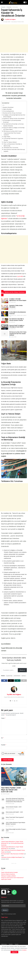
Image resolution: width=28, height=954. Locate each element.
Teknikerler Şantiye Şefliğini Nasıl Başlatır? (12, 857)
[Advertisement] (14, 38)
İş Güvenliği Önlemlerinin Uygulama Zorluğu (13, 139)
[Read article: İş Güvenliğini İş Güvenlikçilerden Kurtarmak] (4, 313)
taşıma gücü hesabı (6, 879)
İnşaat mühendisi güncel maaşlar (9, 872)
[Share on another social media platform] (24, 680)
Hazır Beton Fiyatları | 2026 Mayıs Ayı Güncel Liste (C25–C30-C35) (11, 790)
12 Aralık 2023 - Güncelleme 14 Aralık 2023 (17, 316)
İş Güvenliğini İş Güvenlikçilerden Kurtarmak (12, 121)
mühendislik (17, 675)
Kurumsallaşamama (8, 111)
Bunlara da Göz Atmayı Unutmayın (12, 113)
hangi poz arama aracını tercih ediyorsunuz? (12, 877)
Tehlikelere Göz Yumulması (11, 147)
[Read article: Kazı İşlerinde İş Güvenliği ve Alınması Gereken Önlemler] (4, 320)
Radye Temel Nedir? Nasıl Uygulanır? (15, 817)
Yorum (3, 718)
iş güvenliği (20, 276)
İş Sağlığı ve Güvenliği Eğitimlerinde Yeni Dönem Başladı (14, 115)
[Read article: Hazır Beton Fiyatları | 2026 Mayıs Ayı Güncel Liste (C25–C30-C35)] (14, 776)
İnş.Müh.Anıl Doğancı (10, 19)
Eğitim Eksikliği (7, 109)
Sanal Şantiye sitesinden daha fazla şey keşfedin (14, 150)
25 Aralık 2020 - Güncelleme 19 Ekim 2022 (13, 21)
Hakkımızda (4, 944)
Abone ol (22, 670)
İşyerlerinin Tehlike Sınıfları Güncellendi (13, 118)
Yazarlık (16, 944)
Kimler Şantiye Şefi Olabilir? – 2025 (14, 812)
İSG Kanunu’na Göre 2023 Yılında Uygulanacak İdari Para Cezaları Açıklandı (13, 133)
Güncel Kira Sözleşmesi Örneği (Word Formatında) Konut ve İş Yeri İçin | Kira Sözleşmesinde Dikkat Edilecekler (15, 800)
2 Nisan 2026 (13, 308)
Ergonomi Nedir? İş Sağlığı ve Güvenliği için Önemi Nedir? (13, 128)
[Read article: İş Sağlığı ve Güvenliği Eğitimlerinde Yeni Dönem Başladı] (4, 300)
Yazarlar (11, 944)
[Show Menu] (2, 2)
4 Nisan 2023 (13, 328)
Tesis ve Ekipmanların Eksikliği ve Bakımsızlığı (13, 144)
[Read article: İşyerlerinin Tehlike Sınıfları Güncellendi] (4, 307)
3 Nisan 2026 (13, 302)
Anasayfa (3, 7)
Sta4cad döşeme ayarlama (8, 874)
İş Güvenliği (15, 7)
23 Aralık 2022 (13, 336)
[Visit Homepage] (13, 2)
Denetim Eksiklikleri (8, 107)
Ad (2, 738)
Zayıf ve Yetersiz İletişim (10, 142)
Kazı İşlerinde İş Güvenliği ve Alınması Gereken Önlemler (13, 124)
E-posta (3, 745)
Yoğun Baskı (7, 136)
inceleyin (24, 950)
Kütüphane (9, 7)
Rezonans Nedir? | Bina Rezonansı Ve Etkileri (12, 853)
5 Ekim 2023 (12, 322)
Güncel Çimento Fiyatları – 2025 (13, 806)
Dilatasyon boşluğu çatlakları (8, 875)
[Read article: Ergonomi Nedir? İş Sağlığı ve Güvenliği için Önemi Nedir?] (4, 327)
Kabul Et (14, 952)
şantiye (24, 675)
